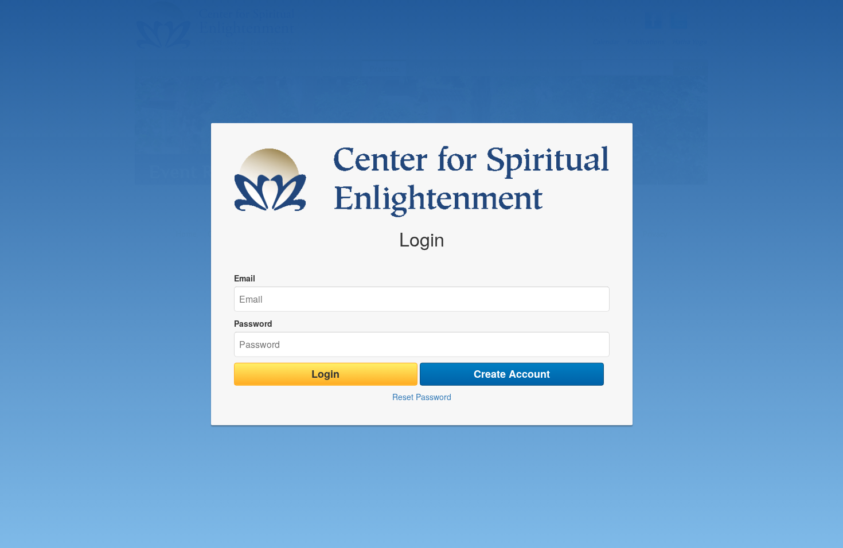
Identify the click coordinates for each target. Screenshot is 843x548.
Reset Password (421, 396)
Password (253, 323)
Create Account (512, 373)
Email (244, 278)
